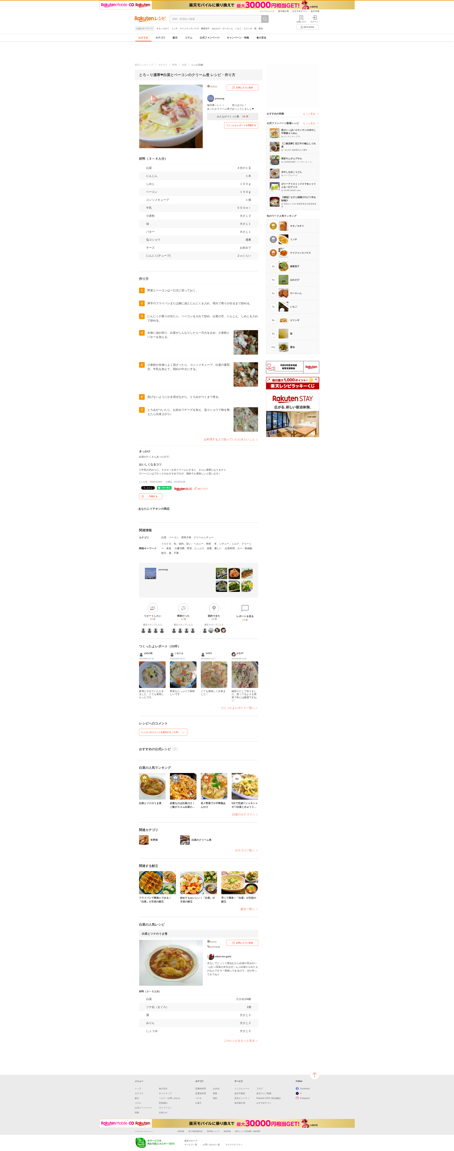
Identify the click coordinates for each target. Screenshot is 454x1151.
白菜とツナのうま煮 (154, 933)
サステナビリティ (234, 1144)
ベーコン (151, 191)
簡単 (215, 1093)
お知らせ (163, 1112)
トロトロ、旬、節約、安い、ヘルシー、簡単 (186, 543)
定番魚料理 (200, 1093)
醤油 (261, 28)
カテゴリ (160, 37)
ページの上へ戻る (314, 1074)
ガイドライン (165, 1108)
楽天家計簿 (283, 11)
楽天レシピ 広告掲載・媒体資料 (247, 1131)
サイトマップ (165, 1093)
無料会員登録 (308, 27)
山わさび (216, 28)
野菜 (174, 64)
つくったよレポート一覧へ (238, 707)
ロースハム (227, 28)
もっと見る (309, 114)
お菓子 (198, 1103)
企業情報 (180, 1131)
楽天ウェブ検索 (263, 1093)
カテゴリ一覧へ (245, 850)
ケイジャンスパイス (189, 28)
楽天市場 (315, 11)
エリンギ (248, 28)
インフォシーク (267, 11)
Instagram (305, 1098)
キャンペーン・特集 (238, 37)
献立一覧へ (248, 909)
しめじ (150, 183)
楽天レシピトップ (144, 64)
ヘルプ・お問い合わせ (169, 1098)
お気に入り (301, 22)
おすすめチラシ (299, 11)
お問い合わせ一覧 (211, 1144)
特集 (137, 1112)
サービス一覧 (190, 1144)
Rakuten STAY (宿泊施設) (268, 1098)
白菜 (184, 64)
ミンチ (174, 28)
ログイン (314, 22)
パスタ (198, 1098)
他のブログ (202, 489)
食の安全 (261, 37)
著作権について (213, 1131)
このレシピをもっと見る (239, 1040)
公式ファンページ (210, 37)
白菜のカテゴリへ (243, 814)
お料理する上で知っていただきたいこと (229, 439)
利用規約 (163, 1103)
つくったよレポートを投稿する (241, 125)
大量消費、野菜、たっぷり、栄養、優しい (198, 548)
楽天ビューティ (241, 1098)
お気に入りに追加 (244, 87)
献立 (175, 37)
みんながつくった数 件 (232, 116)
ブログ (259, 1088)
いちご (238, 28)
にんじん (151, 175)
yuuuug (163, 569)
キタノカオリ (162, 28)
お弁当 (216, 1088)
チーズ (150, 247)
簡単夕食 (186, 537)
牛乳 (149, 207)
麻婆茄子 (205, 28)
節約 (215, 1098)
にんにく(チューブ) (158, 255)
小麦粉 (150, 215)
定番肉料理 (200, 1088)
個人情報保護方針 (196, 1131)
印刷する (153, 496)
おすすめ (143, 37)
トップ (138, 1088)
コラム (188, 37)
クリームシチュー (204, 537)
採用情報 (227, 1131)
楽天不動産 (239, 1093)
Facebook (305, 1088)
